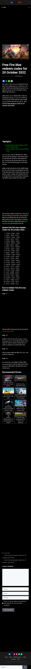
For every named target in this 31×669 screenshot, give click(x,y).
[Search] (25, 667)
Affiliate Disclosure (17, 657)
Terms (18, 659)
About (6, 657)
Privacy (10, 657)
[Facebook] (3, 81)
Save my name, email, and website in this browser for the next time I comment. (15, 603)
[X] (6, 81)
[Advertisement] (15, 28)
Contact (24, 657)
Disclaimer (13, 659)
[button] (29, 7)
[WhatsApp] (9, 81)
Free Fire (7, 553)
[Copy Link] (11, 81)
